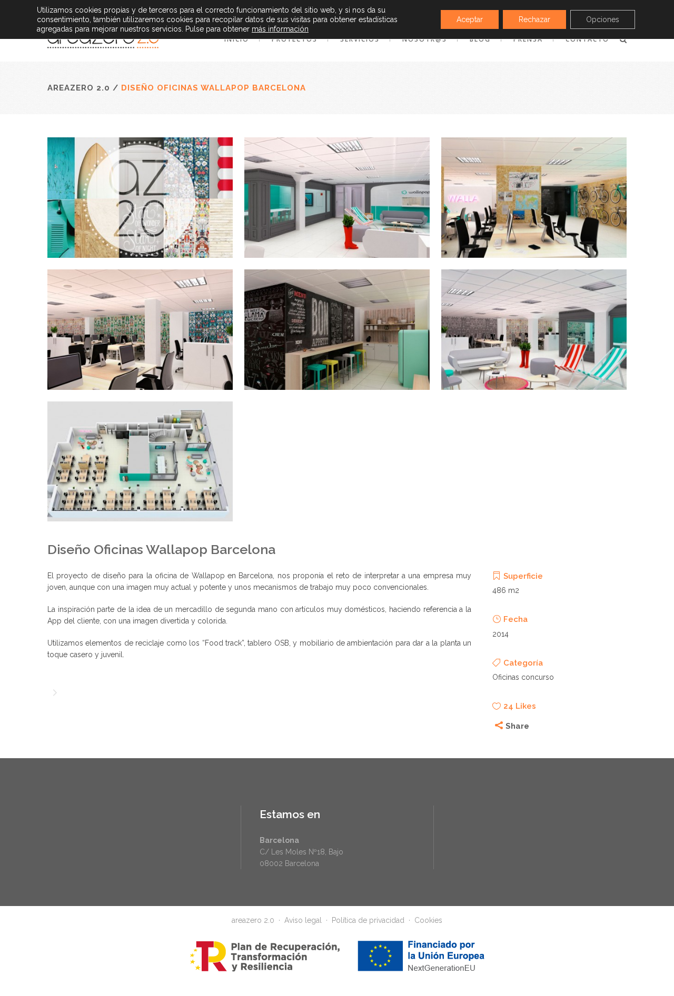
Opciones (602, 19)
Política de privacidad (368, 920)
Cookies (428, 920)
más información (280, 29)
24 (519, 706)
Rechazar (534, 19)
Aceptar (470, 19)
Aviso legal (303, 920)
